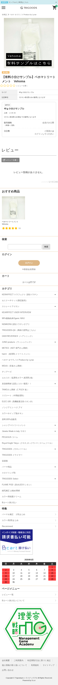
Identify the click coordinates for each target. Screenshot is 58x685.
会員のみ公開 (48, 123)
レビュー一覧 (8, 594)
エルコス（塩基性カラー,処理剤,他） (18, 378)
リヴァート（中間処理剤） (13, 395)
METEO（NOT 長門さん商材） (15, 348)
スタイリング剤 (8, 473)
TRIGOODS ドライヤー (12, 455)
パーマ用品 (7, 467)
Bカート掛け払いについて (13, 600)
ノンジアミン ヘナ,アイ (12, 407)
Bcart (34, 680)
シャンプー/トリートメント (14, 425)
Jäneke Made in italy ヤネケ (14, 431)
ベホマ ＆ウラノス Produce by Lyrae (23, 14)
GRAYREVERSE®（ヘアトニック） (18, 336)
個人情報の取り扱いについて (14, 665)
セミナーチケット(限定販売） (15, 300)
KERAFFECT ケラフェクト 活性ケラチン (20, 294)
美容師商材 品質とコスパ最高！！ (17, 384)
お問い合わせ (8, 670)
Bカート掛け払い (9, 502)
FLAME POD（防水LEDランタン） (17, 485)
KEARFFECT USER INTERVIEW (16, 312)
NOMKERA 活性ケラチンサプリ (16, 324)
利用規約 (35, 665)
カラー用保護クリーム (11, 496)
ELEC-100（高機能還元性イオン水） (18, 401)
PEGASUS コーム (10, 437)
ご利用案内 (18, 660)
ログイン (38, 134)
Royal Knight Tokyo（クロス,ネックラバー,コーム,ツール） (27, 443)
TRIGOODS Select (10, 479)
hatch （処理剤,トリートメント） (16, 354)
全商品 (4, 14)
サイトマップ (48, 665)
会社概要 (6, 660)
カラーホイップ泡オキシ (12, 413)
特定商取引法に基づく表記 (39, 660)
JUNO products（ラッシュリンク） (17, 342)
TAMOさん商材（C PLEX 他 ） (15, 389)
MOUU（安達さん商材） (12, 366)
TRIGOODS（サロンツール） (15, 449)
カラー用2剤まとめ (10, 520)
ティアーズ (7, 372)
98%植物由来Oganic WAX (13, 318)
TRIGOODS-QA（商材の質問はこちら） (19, 330)
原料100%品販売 (9, 419)
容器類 (5, 461)
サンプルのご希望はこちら (18, 2)
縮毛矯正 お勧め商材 (11, 490)
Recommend (7, 526)
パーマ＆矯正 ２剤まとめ (13, 514)
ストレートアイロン (10, 306)
